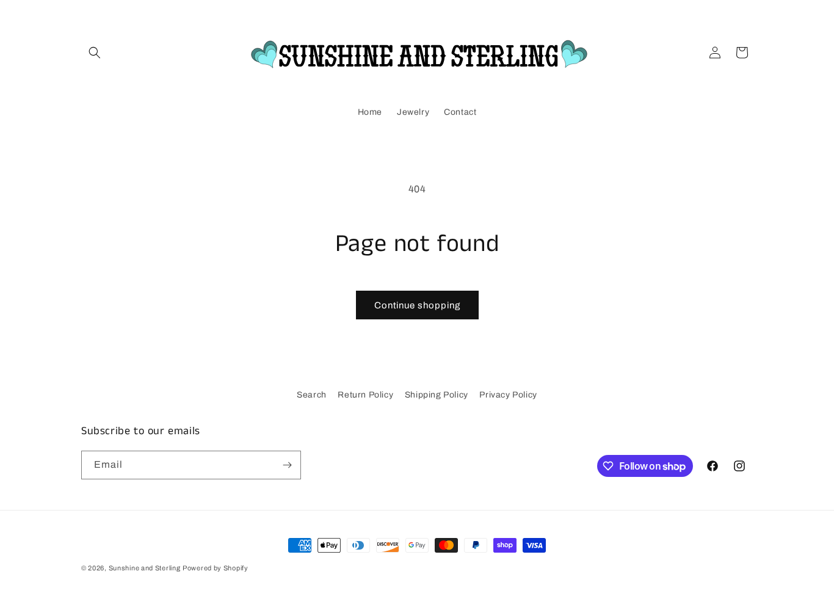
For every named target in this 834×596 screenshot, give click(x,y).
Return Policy (365, 394)
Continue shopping (417, 305)
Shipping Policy (436, 394)
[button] (94, 52)
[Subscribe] (287, 465)
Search (312, 394)
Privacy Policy (508, 394)
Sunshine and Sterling (145, 568)
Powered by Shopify (215, 568)
